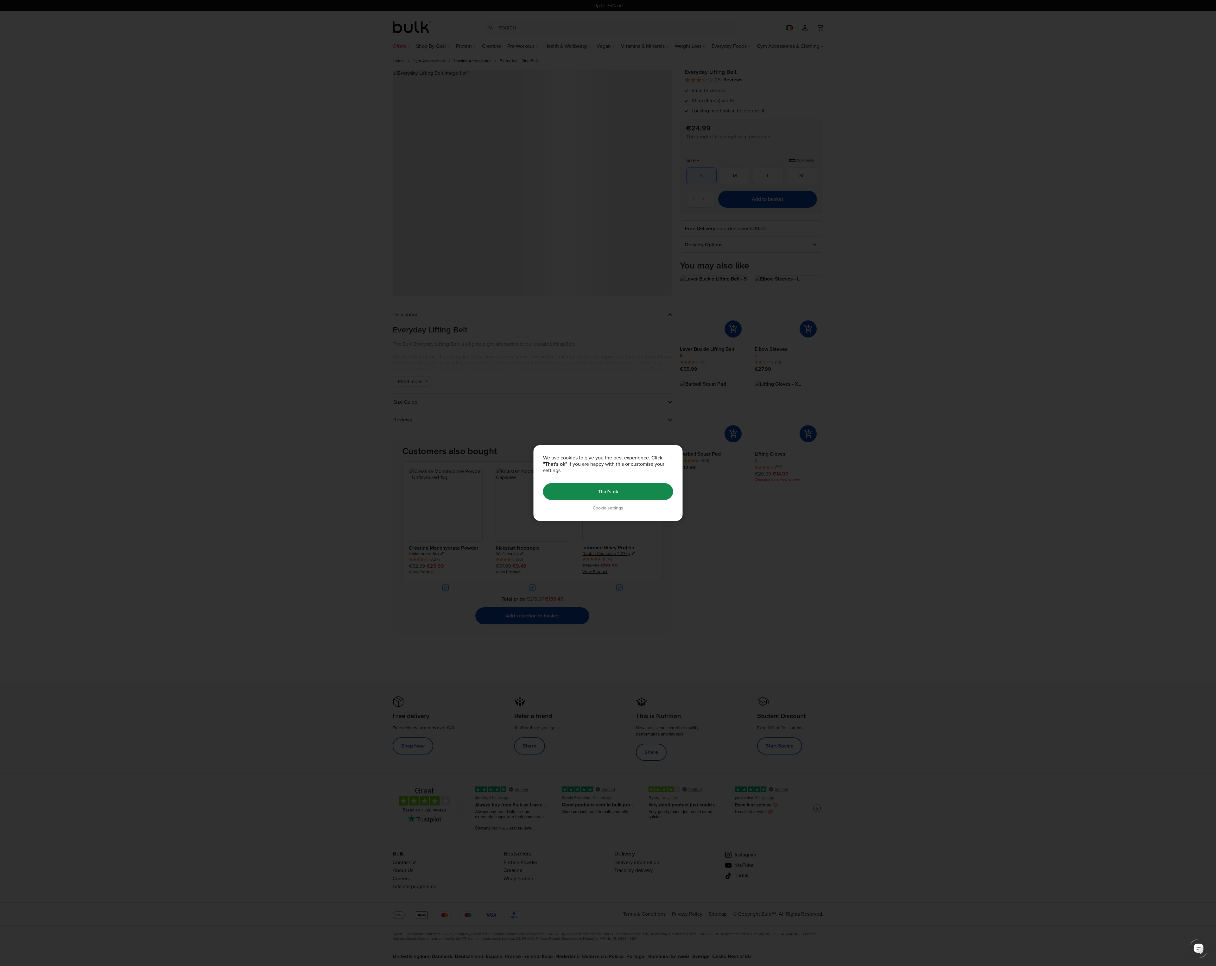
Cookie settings (608, 508)
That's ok (608, 491)
